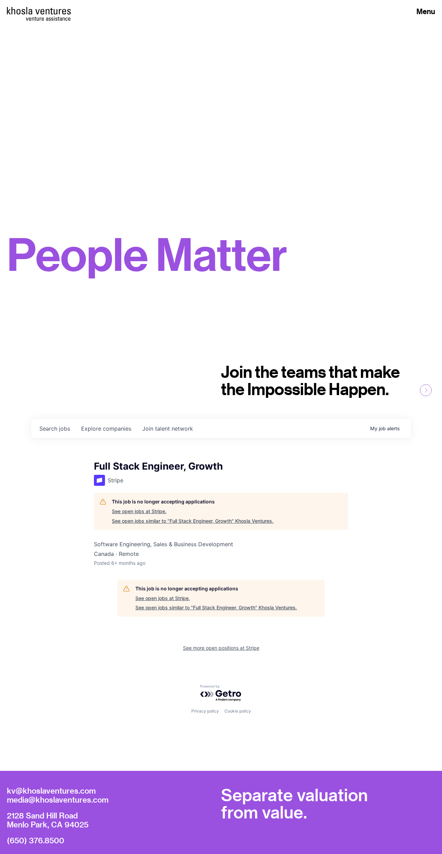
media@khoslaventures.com (57, 799)
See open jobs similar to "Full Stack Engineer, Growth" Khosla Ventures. (192, 521)
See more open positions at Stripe (221, 648)
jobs (54, 428)
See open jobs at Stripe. (139, 511)
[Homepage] (39, 10)
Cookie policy (237, 711)
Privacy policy (205, 711)
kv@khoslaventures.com (51, 790)
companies (106, 428)
